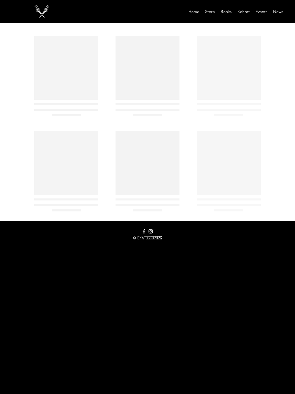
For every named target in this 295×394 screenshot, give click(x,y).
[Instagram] (151, 231)
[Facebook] (144, 231)
